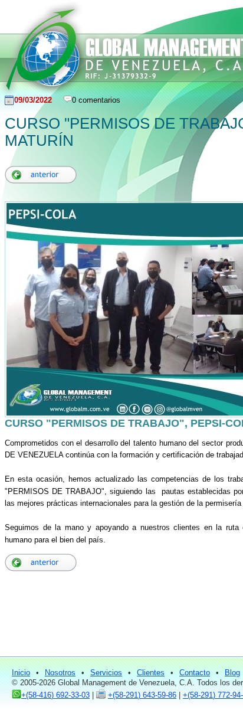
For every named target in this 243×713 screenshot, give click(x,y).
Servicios (106, 672)
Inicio (21, 672)
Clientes (151, 672)
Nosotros (60, 672)
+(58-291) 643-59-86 (142, 695)
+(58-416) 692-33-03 (55, 695)
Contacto (194, 672)
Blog (232, 672)
